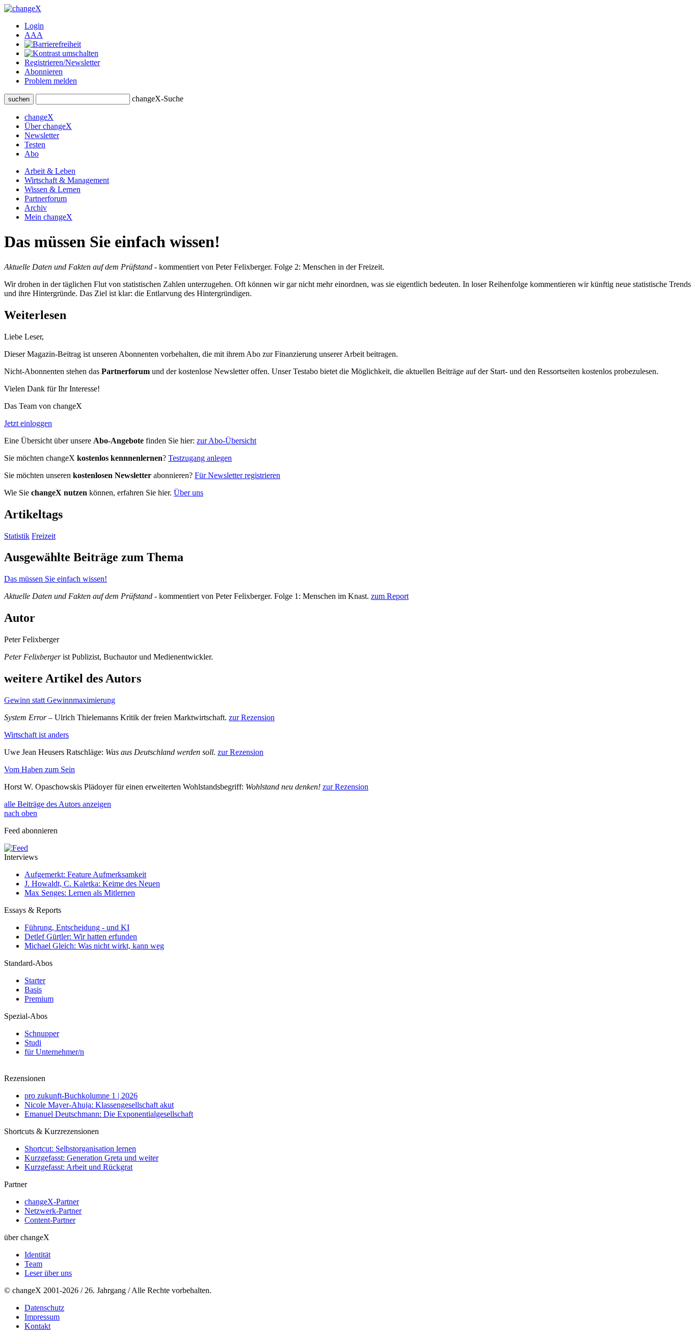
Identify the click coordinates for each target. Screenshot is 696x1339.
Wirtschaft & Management (66, 180)
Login (34, 25)
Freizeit (44, 536)
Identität (37, 1254)
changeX (38, 117)
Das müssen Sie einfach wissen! (55, 578)
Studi (32, 1042)
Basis (33, 989)
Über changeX (48, 126)
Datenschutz (44, 1307)
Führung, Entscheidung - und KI (76, 927)
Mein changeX (48, 217)
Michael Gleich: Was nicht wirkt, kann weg (94, 945)
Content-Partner (49, 1220)
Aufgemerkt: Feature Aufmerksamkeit (85, 874)
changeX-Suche (157, 98)
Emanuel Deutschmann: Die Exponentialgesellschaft (108, 1114)
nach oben (20, 813)
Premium (38, 998)
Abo (31, 153)
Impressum (42, 1316)
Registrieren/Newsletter (62, 62)
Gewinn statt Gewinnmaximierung (59, 700)
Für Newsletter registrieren (237, 475)
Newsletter (41, 135)
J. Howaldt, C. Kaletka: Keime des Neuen (92, 883)
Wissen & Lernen (52, 189)
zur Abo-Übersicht (226, 440)
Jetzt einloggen (28, 423)
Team (33, 1263)
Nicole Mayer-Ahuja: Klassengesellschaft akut (99, 1104)
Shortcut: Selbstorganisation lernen (80, 1148)
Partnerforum (45, 198)
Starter (34, 980)
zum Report (390, 596)
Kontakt (37, 1326)
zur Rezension (252, 717)
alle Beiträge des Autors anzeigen (57, 804)
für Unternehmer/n (54, 1051)
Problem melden (50, 80)
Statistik (17, 536)
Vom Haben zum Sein (39, 769)
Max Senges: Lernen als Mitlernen (79, 892)
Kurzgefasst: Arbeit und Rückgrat (78, 1167)
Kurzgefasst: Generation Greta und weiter (91, 1157)
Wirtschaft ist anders (36, 734)
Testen (34, 144)
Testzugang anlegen (200, 458)
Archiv (35, 207)
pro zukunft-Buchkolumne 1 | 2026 (81, 1095)
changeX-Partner (51, 1201)
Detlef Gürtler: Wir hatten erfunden (80, 936)
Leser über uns (48, 1273)
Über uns (188, 492)
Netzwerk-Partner (53, 1210)
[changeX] (22, 8)
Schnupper (41, 1033)
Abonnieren (43, 71)
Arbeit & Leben (49, 171)
